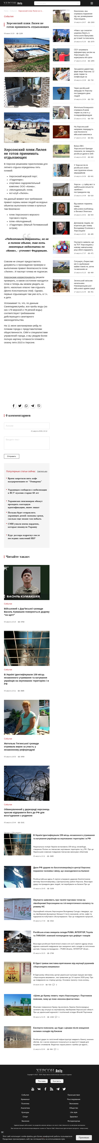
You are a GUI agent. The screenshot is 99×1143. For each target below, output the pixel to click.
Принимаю (84, 1138)
